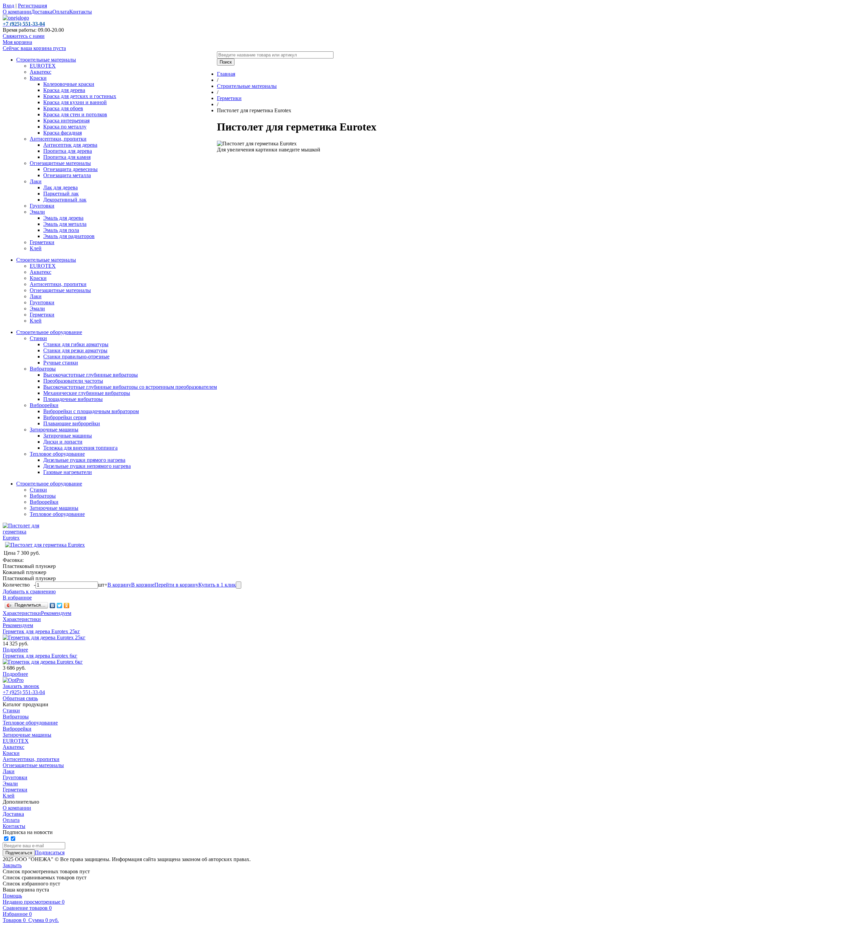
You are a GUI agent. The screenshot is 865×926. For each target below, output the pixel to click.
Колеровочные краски (68, 84)
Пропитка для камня (67, 157)
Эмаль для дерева (63, 218)
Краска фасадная (62, 133)
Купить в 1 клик (217, 585)
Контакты (80, 12)
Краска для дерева (64, 90)
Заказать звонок (21, 686)
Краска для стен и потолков (75, 114)
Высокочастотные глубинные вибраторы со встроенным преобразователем (130, 387)
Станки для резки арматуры (75, 350)
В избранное (17, 597)
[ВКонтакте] (52, 605)
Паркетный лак (61, 193)
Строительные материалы (46, 60)
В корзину (119, 585)
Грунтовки (42, 206)
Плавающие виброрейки (71, 423)
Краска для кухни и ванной (75, 102)
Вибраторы (43, 369)
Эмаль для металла (64, 224)
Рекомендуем (56, 613)
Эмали (37, 212)
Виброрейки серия (64, 417)
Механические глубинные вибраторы (86, 393)
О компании (17, 12)
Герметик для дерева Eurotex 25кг (41, 631)
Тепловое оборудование (57, 454)
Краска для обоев (63, 108)
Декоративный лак (64, 200)
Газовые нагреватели (67, 472)
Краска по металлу (64, 126)
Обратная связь (20, 698)
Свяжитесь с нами (24, 36)
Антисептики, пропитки (58, 139)
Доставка (41, 12)
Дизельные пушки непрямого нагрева (87, 466)
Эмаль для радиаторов (69, 236)
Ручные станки (60, 362)
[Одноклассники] (66, 605)
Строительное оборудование (49, 332)
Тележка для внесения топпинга (80, 448)
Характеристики (22, 613)
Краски (38, 78)
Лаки (36, 181)
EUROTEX (43, 66)
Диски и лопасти (62, 442)
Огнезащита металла (67, 175)
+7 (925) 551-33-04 (24, 692)
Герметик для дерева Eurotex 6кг (40, 656)
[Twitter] (59, 605)
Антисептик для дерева (70, 145)
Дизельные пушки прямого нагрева (84, 460)
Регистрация (32, 5)
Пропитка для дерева (67, 151)
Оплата (60, 12)
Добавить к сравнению (29, 591)
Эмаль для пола (61, 230)
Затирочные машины (54, 429)
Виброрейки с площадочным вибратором (91, 411)
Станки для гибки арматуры (75, 344)
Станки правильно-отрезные (76, 356)
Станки (38, 338)
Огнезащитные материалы (60, 163)
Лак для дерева (60, 187)
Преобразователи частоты (73, 381)
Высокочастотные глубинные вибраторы (90, 375)
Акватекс (40, 72)
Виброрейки (44, 405)
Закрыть (12, 865)
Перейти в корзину (176, 585)
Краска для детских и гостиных (79, 96)
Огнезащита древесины (70, 169)
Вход (8, 5)
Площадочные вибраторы (73, 399)
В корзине (142, 585)
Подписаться (50, 852)
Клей (36, 248)
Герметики (42, 242)
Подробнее (15, 649)
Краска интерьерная (66, 120)
